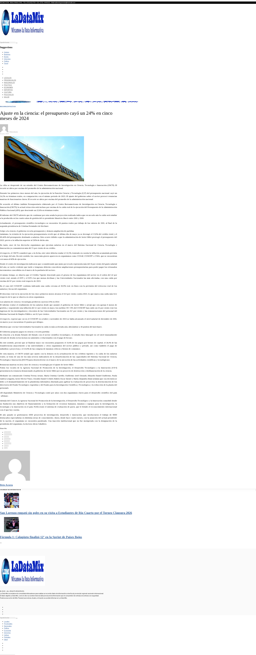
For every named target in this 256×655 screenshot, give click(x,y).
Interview (7, 59)
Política (8, 85)
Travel (6, 63)
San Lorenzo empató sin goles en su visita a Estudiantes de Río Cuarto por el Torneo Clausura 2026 (66, 513)
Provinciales (10, 80)
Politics (6, 61)
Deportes (8, 90)
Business (7, 54)
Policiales (9, 95)
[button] (16, 618)
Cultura (8, 92)
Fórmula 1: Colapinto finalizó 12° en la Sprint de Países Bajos (41, 537)
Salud (6, 97)
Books (6, 57)
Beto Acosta (6, 485)
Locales (7, 78)
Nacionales (9, 83)
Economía (8, 87)
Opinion (6, 52)
